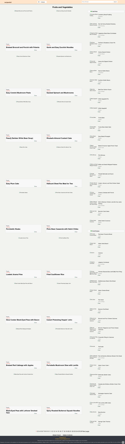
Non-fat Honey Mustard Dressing (106, 24)
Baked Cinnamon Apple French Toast (108, 146)
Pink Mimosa (101, 155)
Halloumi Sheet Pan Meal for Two (60, 184)
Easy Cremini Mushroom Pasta (18, 93)
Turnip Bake (101, 117)
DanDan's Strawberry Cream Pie (106, 42)
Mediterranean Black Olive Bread (106, 281)
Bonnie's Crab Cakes (103, 211)
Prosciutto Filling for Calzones (106, 337)
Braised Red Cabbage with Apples (19, 365)
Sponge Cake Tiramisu (104, 421)
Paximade (100, 346)
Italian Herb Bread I (103, 243)
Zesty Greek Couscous (104, 220)
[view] (23, 11)
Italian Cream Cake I (103, 365)
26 (81, 431)
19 (66, 431)
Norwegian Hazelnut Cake (105, 393)
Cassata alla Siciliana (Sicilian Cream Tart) (109, 384)
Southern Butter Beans (104, 80)
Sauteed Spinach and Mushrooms (60, 93)
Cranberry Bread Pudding (105, 14)
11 (50, 431)
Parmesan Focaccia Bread (105, 234)
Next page (85, 431)
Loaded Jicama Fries (14, 274)
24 (77, 431)
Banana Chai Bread (103, 309)
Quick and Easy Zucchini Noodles (60, 47)
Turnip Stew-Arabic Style (104, 127)
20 (68, 431)
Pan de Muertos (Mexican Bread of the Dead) (110, 356)
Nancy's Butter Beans (104, 71)
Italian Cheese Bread (103, 290)
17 (62, 431)
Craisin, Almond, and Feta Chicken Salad (109, 183)
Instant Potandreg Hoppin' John (59, 320)
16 (60, 431)
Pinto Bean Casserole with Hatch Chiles (62, 229)
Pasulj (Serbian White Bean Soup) (19, 138)
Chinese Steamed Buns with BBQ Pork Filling (110, 271)
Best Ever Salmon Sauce (104, 89)
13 (54, 431)
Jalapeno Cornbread (103, 262)
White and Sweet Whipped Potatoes (107, 164)
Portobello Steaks (13, 229)
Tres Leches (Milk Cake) (104, 403)
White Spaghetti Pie (103, 99)
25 (79, 431)
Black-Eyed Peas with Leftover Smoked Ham (21, 412)
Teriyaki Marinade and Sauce (105, 174)
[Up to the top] (123, 442)
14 (56, 431)
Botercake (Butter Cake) (104, 374)
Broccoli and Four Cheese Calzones (107, 318)
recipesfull (7, 2)
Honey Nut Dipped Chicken (105, 61)
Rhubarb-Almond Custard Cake (59, 138)
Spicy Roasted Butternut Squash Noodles (63, 411)
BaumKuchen (101, 412)
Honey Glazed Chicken (104, 52)
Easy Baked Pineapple (104, 136)
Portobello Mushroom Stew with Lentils (62, 365)
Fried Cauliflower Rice (55, 274)
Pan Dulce (101, 300)
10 (48, 431)
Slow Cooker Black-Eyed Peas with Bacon (22, 320)
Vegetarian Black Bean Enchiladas (107, 33)
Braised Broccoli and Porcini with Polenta (22, 47)
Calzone (100, 253)
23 (75, 431)
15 (58, 431)
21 (71, 431)
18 (64, 431)
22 (73, 431)
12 (52, 431)
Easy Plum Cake (12, 184)
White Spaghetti (102, 108)
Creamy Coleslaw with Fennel (106, 192)
